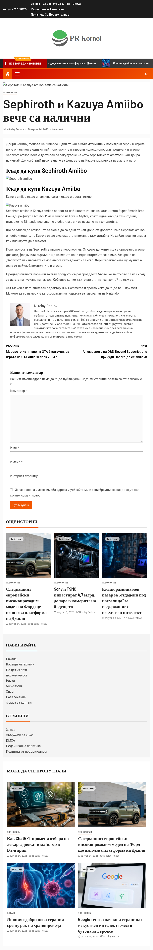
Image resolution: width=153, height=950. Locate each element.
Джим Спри (30, 160)
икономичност (16, 675)
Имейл (16, 462)
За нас (35, 3)
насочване (50, 160)
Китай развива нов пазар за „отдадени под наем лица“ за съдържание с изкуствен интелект (124, 600)
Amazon (115, 155)
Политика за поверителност (51, 14)
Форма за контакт (19, 702)
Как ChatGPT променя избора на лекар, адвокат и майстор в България (38, 844)
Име (14, 448)
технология (14, 686)
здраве (11, 913)
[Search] (146, 74)
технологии (10, 93)
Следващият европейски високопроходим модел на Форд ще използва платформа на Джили (111, 844)
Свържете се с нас (56, 3)
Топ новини (13, 832)
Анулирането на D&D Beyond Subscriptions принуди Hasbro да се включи (115, 351)
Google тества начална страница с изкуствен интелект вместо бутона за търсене (110, 925)
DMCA (77, 3)
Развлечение (16, 697)
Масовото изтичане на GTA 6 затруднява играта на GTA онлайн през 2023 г (37, 351)
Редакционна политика (47, 9)
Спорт (10, 691)
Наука (10, 681)
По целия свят (16, 670)
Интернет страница (24, 476)
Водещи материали (20, 664)
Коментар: (19, 391)
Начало (11, 659)
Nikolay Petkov (16, 129)
